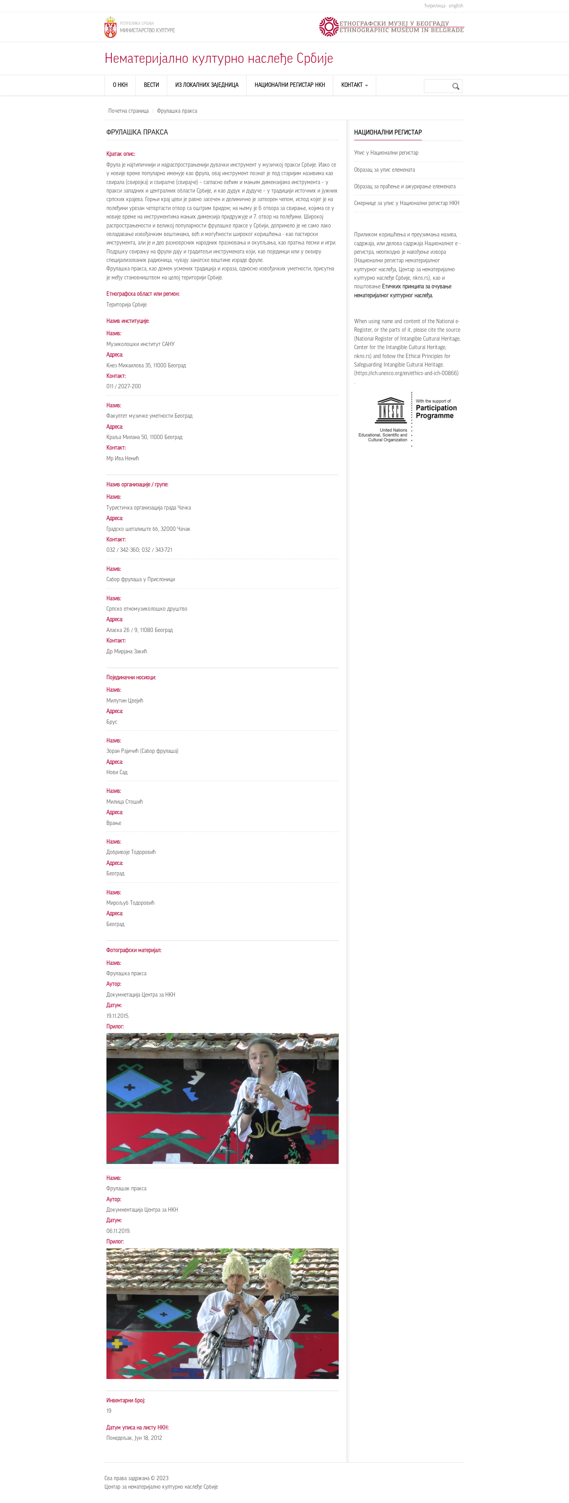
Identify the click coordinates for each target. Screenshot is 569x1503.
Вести (151, 85)
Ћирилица (435, 5)
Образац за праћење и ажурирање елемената (405, 186)
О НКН (120, 85)
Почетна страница (128, 111)
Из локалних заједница (206, 85)
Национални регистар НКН (290, 85)
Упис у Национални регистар (386, 153)
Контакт (352, 85)
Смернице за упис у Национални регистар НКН (406, 203)
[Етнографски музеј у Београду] (391, 26)
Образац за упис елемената (384, 170)
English (456, 5)
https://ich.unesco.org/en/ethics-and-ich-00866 (406, 373)
